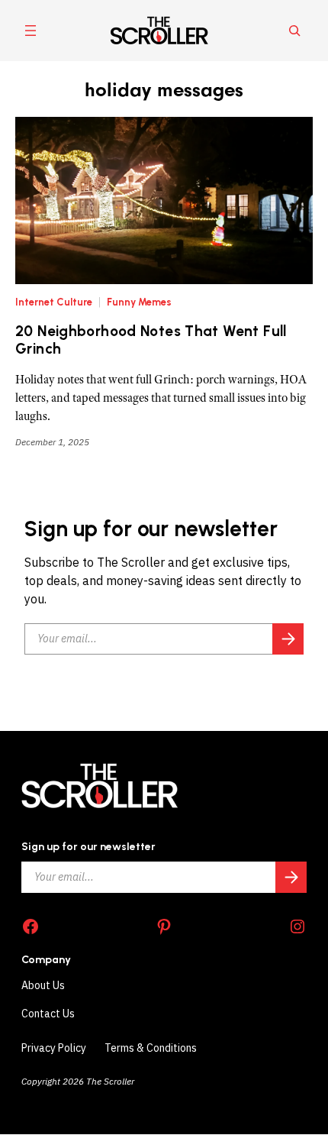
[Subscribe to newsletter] (288, 639)
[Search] (294, 30)
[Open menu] (30, 30)
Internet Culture (53, 302)
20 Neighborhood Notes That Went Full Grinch (151, 340)
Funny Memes (139, 302)
